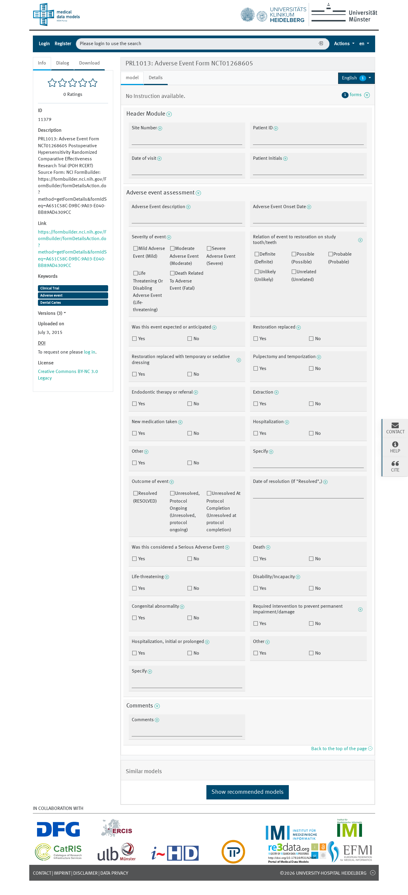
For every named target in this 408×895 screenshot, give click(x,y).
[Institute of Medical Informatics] (349, 836)
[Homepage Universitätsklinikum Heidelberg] (273, 13)
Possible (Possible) (302, 258)
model (132, 78)
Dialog (62, 63)
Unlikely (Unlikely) (265, 276)
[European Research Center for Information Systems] (117, 836)
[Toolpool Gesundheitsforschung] (233, 860)
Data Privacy (114, 873)
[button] (356, 78)
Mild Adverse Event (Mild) (149, 252)
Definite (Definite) (264, 258)
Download (89, 63)
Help (395, 451)
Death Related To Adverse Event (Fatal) (186, 281)
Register (63, 44)
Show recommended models (247, 792)
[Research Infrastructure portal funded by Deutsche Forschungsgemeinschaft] (58, 836)
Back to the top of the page (339, 749)
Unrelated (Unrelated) (303, 276)
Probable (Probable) (340, 258)
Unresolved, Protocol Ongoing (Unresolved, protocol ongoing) (185, 511)
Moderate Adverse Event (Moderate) (184, 256)
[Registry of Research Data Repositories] (302, 860)
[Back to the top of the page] (372, 873)
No (195, 339)
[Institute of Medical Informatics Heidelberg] (291, 836)
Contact (42, 873)
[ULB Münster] (116, 860)
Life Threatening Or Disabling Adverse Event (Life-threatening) (148, 291)
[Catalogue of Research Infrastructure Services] (58, 859)
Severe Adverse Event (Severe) (220, 256)
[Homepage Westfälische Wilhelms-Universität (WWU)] (343, 12)
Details (156, 78)
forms (354, 95)
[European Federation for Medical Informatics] (350, 860)
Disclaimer (85, 873)
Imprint (62, 873)
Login (44, 44)
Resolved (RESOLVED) (145, 497)
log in (89, 352)
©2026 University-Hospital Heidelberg (323, 873)
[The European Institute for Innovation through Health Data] (175, 860)
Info (42, 63)
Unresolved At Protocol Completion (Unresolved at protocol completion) (223, 511)
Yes (141, 339)
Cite (395, 470)
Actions (342, 44)
